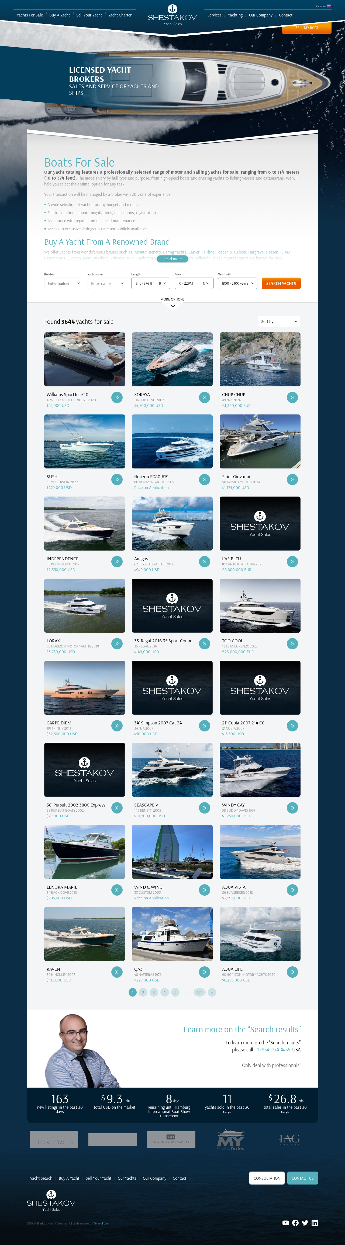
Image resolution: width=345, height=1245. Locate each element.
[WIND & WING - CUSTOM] (204, 890)
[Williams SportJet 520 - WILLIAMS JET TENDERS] (117, 397)
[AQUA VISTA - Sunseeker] (292, 890)
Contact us (303, 1178)
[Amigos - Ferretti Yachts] (204, 561)
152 (199, 992)
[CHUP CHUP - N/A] (292, 397)
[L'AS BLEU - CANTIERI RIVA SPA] (292, 561)
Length (135, 274)
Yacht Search (41, 1178)
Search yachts (281, 283)
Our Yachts (127, 1178)
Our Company (154, 1178)
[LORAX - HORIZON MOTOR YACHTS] (117, 643)
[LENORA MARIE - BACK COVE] (117, 890)
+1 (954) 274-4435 (272, 1049)
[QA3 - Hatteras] (204, 972)
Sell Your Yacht (98, 1178)
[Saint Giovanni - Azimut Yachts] (292, 479)
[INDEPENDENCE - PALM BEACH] (117, 561)
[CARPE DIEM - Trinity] (117, 725)
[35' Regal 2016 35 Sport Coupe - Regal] (204, 643)
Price (178, 274)
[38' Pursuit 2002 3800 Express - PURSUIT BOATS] (117, 808)
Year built (224, 274)
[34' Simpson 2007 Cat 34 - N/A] (204, 725)
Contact (179, 1178)
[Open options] (78, 283)
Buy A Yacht (69, 1178)
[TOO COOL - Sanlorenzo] (292, 643)
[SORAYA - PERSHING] (204, 397)
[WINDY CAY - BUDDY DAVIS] (292, 808)
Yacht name (95, 274)
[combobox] (61, 283)
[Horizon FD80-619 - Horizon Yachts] (204, 479)
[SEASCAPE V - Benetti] (204, 808)
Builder (49, 274)
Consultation (267, 1178)
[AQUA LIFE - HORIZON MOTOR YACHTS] (292, 972)
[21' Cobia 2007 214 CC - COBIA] (292, 725)
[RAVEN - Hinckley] (117, 972)
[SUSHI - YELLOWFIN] (117, 479)
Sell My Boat (307, 27)
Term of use (101, 1223)
